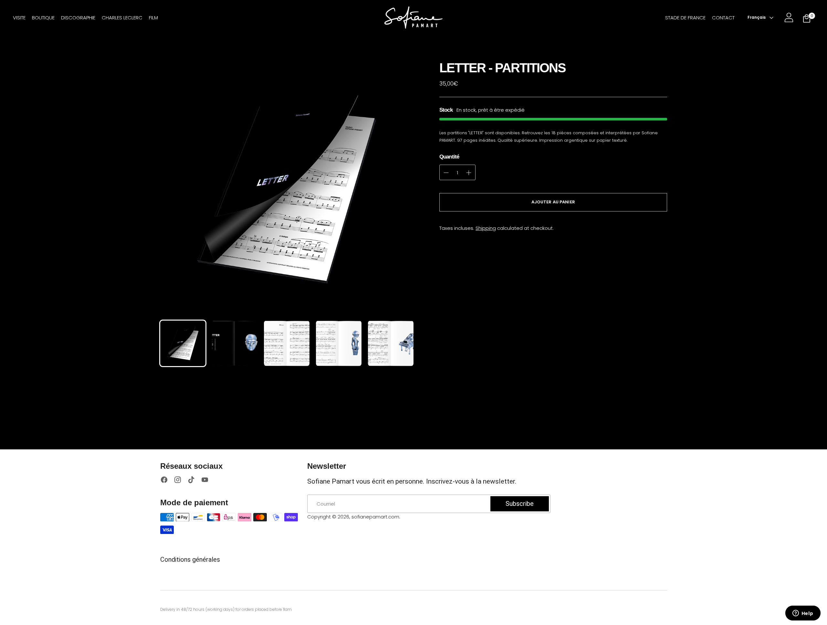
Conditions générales (190, 559)
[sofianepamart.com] (413, 17)
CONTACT (723, 17)
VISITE (19, 17)
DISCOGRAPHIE (78, 17)
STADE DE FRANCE (685, 17)
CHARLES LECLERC (122, 17)
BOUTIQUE (43, 17)
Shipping (486, 228)
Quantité (449, 157)
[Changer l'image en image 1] (183, 343)
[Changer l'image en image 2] (234, 343)
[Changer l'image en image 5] (391, 343)
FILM (153, 17)
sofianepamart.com (375, 516)
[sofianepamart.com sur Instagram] (178, 481)
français (757, 17)
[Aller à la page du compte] (789, 17)
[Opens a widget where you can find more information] (803, 614)
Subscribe (520, 503)
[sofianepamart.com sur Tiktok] (191, 481)
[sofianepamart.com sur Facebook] (164, 481)
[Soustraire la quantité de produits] (468, 172)
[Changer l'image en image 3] (286, 343)
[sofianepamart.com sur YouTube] (205, 481)
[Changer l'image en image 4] (338, 343)
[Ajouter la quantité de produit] (446, 172)
